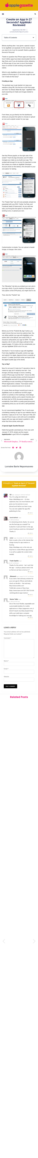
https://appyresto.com (25, 608)
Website (6, 676)
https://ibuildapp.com (15, 547)
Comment (7, 638)
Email (6, 669)
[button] (2, 14)
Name (6, 661)
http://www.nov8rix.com (16, 586)
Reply (31, 513)
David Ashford (14, 517)
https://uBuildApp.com (16, 499)
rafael (11, 538)
